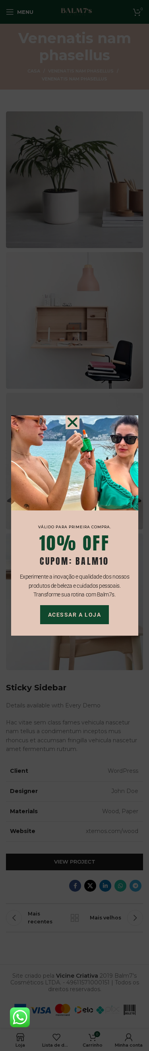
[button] (72, 422)
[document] (74, 525)
